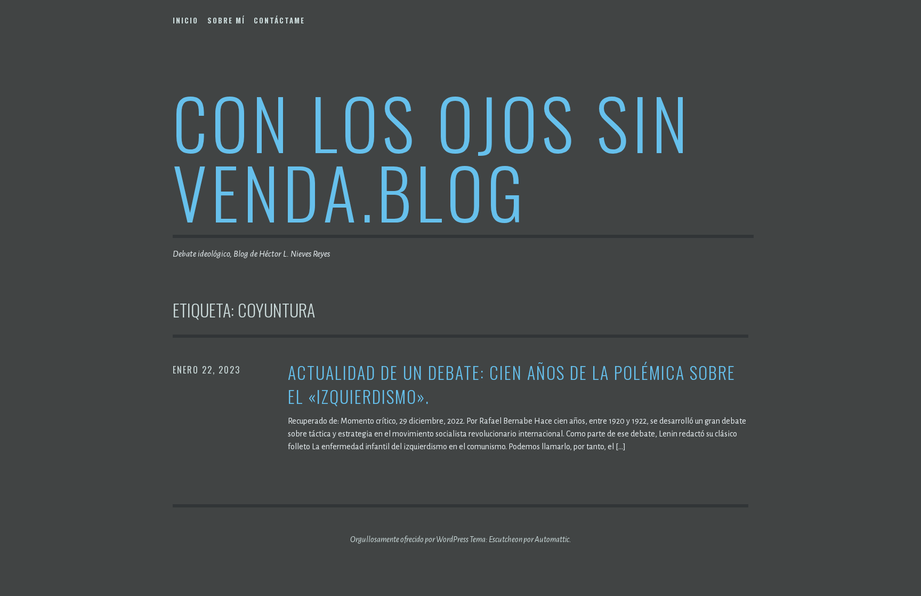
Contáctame (279, 20)
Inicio (185, 20)
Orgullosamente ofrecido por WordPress (409, 539)
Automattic (552, 539)
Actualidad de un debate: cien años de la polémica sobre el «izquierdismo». (512, 385)
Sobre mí (226, 20)
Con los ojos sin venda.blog (432, 156)
